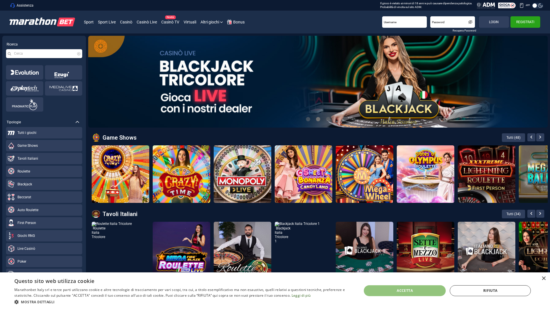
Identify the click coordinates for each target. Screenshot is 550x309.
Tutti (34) (513, 214)
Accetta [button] (405, 290)
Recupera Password (464, 30)
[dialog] (275, 290)
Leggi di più (301, 295)
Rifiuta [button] (490, 290)
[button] (182, 301)
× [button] (543, 278)
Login (494, 22)
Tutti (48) (513, 138)
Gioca (91, 243)
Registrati (525, 22)
